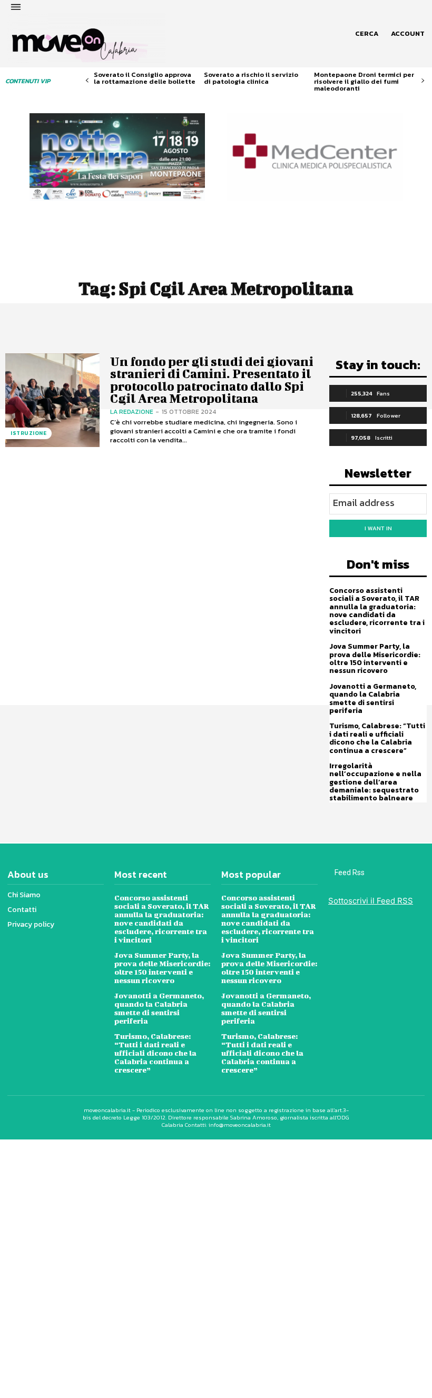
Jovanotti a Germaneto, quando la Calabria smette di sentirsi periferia (372, 698)
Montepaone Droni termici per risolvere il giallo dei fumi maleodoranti (364, 81)
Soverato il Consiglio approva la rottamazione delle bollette (144, 78)
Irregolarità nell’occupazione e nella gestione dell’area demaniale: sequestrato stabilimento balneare (375, 782)
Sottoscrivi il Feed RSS (370, 901)
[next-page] (422, 80)
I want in (378, 528)
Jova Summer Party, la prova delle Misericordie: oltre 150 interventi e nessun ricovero (374, 658)
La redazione (131, 412)
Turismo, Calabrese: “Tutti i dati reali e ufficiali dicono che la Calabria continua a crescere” (377, 738)
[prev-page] (87, 80)
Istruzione (28, 433)
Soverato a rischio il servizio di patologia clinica (251, 78)
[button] (366, 34)
